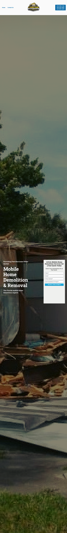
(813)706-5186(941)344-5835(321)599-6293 (60, 7)
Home (3, 7)
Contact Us (10, 7)
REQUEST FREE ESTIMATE (54, 284)
